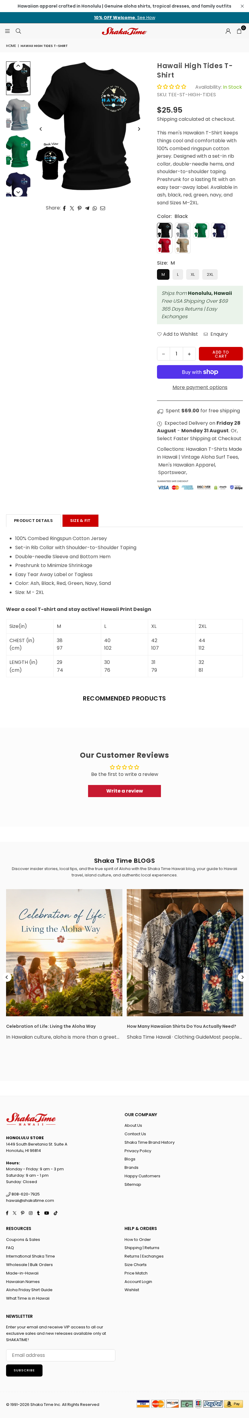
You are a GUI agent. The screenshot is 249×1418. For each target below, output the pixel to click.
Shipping (167, 119)
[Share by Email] (102, 208)
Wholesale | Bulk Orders (29, 1265)
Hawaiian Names (23, 1281)
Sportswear (172, 472)
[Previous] (41, 129)
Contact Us (135, 1134)
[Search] (18, 30)
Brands (131, 1167)
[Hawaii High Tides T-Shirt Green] (18, 152)
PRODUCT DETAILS (33, 520)
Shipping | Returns (141, 1248)
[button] (239, 30)
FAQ (10, 1248)
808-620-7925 (25, 1194)
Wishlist (131, 1290)
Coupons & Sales (23, 1239)
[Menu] (7, 30)
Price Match (136, 1273)
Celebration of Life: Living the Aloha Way (51, 1026)
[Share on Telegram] (87, 208)
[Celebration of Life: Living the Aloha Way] (64, 953)
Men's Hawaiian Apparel (186, 464)
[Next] (138, 129)
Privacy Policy (137, 1151)
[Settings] (228, 30)
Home (11, 45)
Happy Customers (142, 1176)
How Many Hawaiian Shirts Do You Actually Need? (181, 1026)
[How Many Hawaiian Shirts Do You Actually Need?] (185, 953)
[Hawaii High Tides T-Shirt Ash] (18, 115)
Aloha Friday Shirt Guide (29, 1290)
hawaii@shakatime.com (30, 1200)
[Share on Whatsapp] (95, 208)
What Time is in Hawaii (27, 1298)
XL (193, 274)
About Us (133, 1125)
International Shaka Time (30, 1256)
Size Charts (135, 1265)
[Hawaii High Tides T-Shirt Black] (18, 78)
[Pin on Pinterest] (79, 208)
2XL (210, 274)
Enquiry (218, 334)
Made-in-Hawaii (22, 1273)
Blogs (129, 1159)
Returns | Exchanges (144, 1256)
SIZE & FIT (80, 520)
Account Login (138, 1281)
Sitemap (132, 1184)
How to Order (137, 1239)
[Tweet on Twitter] (72, 208)
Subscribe (24, 1370)
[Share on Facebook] (64, 208)
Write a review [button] (124, 790)
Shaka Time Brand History (149, 1142)
